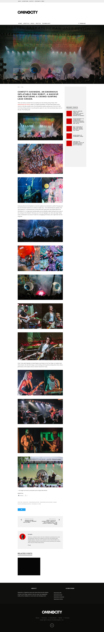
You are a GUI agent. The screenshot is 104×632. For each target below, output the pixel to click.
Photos (38, 23)
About (19, 1)
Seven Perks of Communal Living (78, 136)
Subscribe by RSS (57, 592)
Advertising (25, 1)
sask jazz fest (25, 502)
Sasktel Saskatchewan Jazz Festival (24, 503)
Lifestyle (26, 23)
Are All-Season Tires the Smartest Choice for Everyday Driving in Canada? (78, 113)
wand (40, 503)
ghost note (20, 502)
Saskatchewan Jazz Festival (24, 104)
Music (33, 23)
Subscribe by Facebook (59, 597)
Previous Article (29, 518)
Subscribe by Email (58, 595)
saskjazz (55, 502)
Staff (47, 59)
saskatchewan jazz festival (34, 502)
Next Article (52, 518)
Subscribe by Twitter (58, 599)
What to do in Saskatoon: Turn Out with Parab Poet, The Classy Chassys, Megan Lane (49, 522)
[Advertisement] (62, 12)
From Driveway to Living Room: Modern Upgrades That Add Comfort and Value (78, 121)
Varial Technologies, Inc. (56, 619)
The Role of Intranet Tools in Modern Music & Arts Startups (78, 143)
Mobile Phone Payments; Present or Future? (30, 521)
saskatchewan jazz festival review (46, 502)
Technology (46, 23)
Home (20, 23)
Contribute (38, 1)
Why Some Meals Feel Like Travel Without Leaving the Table (78, 128)
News (42, 1)
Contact (31, 1)
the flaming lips (35, 503)
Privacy (67, 617)
